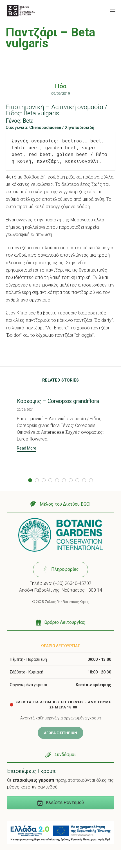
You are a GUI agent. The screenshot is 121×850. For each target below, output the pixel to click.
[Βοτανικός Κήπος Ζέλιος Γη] (21, 10)
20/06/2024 (25, 409)
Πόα (60, 86)
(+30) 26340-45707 (72, 583)
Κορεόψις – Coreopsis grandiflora (58, 401)
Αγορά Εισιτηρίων (60, 733)
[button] (26, 449)
